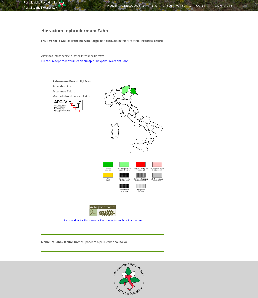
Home (112, 6)
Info (154, 6)
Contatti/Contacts (214, 6)
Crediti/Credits (177, 6)
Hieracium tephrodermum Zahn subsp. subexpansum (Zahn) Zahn (84, 61)
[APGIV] (68, 112)
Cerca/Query (133, 6)
